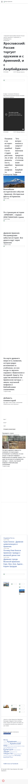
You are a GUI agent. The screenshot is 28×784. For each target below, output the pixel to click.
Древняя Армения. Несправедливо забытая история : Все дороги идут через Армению (13, 238)
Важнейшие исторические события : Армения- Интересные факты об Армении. (13, 193)
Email (5, 422)
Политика (15, 753)
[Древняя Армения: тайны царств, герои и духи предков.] (22, 705)
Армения (12, 741)
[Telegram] (1, 777)
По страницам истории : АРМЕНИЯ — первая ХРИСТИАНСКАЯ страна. (13, 214)
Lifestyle (5, 742)
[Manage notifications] (3, 781)
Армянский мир (12, 744)
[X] (0, 777)
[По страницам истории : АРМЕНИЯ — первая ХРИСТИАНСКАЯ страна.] (14, 200)
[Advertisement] (14, 18)
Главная (5, 35)
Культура (8, 749)
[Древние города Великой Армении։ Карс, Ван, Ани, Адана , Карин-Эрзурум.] (22, 584)
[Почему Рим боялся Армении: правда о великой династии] (14, 584)
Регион (12, 755)
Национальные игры (13, 751)
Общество (8, 753)
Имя (4, 419)
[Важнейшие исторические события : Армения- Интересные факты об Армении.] (14, 187)
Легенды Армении (16, 749)
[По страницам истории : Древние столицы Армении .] (22, 712)
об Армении (11, 35)
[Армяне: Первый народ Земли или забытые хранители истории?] (22, 594)
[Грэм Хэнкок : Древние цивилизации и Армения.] (6, 586)
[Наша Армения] (8, 1)
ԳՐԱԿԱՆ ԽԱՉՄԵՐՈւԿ (12, 756)
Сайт (4, 426)
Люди (6, 751)
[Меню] (2, 2)
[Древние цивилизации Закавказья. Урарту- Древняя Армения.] (22, 709)
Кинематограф (14, 747)
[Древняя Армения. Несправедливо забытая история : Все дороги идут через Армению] (14, 221)
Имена (9, 747)
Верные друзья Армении (12, 746)
